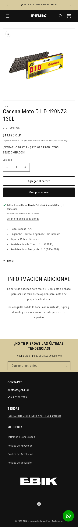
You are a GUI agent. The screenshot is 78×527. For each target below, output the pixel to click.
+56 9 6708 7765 (17, 397)
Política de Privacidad (20, 445)
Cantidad (7, 159)
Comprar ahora (39, 192)
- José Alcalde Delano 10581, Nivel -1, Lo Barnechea (34, 416)
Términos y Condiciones (21, 436)
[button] (7, 16)
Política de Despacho (20, 462)
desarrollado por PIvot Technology (46, 521)
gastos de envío (31, 140)
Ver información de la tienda (23, 218)
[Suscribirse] (66, 365)
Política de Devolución (20, 454)
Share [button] (10, 260)
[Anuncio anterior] (7, 5)
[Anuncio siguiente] (71, 5)
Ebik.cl (26, 521)
